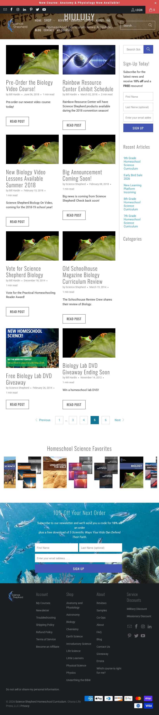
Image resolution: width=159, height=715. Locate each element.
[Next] (153, 472)
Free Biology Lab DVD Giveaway (29, 379)
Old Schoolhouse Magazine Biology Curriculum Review (83, 274)
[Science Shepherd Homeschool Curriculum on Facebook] (11, 10)
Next (118, 420)
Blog (99, 639)
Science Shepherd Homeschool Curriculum (41, 701)
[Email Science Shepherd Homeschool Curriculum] (5, 10)
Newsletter (42, 610)
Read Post (17, 121)
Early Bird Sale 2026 (133, 176)
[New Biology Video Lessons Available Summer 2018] (32, 149)
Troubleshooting (46, 617)
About (100, 624)
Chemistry (72, 629)
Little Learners (75, 658)
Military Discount (137, 608)
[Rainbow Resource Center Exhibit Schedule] (89, 59)
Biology (70, 621)
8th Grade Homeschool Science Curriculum (132, 204)
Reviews (101, 603)
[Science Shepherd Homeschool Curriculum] (17, 25)
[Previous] (7, 472)
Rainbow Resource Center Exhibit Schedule (88, 85)
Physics (71, 672)
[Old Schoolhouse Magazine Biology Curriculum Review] (89, 246)
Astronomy (73, 614)
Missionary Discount (139, 616)
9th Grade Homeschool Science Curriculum (132, 163)
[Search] (150, 25)
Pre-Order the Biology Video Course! (29, 85)
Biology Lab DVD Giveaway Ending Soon (86, 368)
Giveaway (102, 653)
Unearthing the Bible (78, 680)
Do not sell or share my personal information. (33, 689)
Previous (44, 420)
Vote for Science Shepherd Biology (24, 271)
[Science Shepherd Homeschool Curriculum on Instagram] (18, 10)
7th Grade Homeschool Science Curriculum (132, 221)
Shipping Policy (45, 624)
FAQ (99, 632)
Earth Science (74, 636)
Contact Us (103, 646)
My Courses (43, 603)
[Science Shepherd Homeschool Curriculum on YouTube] (44, 10)
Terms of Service (46, 639)
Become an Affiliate (47, 646)
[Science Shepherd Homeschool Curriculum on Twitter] (37, 10)
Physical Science (76, 665)
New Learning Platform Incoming (132, 189)
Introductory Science (78, 643)
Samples (102, 610)
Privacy (25, 705)
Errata (100, 661)
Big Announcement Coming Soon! (82, 175)
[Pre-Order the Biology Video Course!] (32, 59)
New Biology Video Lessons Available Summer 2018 (26, 178)
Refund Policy (44, 632)
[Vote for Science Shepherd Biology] (32, 246)
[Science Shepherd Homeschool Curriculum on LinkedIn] (24, 10)
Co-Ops (101, 617)
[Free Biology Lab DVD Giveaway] (32, 348)
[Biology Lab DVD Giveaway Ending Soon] (89, 343)
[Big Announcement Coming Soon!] (89, 149)
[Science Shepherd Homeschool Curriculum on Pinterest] (31, 10)
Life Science (73, 651)
